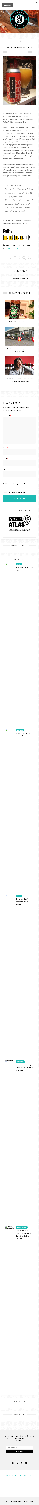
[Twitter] (17, 1463)
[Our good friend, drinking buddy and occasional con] (27, 1485)
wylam (29, 245)
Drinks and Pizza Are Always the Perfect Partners (22, 901)
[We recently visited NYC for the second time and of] (12, 1485)
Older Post (20, 271)
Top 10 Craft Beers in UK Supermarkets (19, 322)
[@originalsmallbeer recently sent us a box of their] (32, 1482)
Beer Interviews (21, 1227)
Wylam (5, 111)
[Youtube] (26, 1463)
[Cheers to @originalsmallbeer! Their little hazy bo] (22, 1482)
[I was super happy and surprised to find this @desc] (22, 1485)
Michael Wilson (12, 248)
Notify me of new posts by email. (14, 492)
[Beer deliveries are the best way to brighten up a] (17, 1482)
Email (5, 459)
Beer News (20, 1061)
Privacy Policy (28, 1501)
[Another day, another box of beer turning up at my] (12, 1482)
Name (5, 448)
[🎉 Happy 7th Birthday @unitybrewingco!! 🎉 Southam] (6, 1485)
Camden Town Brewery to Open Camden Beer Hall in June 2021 (24, 1067)
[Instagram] (22, 1463)
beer (13, 245)
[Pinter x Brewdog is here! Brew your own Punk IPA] (27, 1482)
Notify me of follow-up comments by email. (17, 484)
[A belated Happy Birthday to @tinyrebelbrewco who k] (17, 1485)
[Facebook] (13, 1463)
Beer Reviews (20, 51)
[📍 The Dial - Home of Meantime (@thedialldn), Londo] (6, 1482)
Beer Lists (20, 730)
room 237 (21, 245)
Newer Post (19, 278)
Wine (18, 564)
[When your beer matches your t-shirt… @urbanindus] (32, 1485)
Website (6, 470)
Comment (7, 416)
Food (18, 896)
